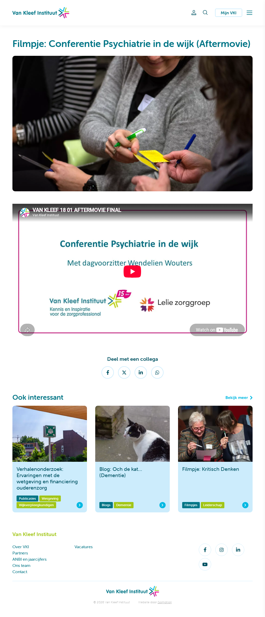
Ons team (21, 565)
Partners (20, 552)
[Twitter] (124, 372)
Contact (19, 571)
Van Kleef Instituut (40, 12)
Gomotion (165, 602)
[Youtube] (205, 564)
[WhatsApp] (157, 372)
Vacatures (84, 546)
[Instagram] (221, 550)
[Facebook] (107, 372)
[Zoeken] (205, 12)
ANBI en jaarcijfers (29, 559)
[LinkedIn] (141, 372)
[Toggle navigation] (249, 13)
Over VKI (20, 546)
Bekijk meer (236, 397)
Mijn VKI (229, 12)
